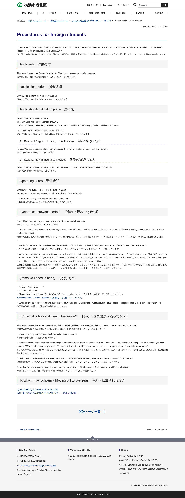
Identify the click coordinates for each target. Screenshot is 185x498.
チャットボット (123, 5)
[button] (92, 412)
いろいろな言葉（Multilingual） (86, 21)
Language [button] (107, 5)
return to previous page (30, 430)
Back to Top (92, 439)
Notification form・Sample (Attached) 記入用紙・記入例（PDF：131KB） (50, 298)
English (107, 21)
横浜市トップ (92, 5)
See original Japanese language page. (150, 485)
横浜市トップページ (37, 21)
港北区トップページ (59, 21)
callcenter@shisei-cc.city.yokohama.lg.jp (38, 465)
